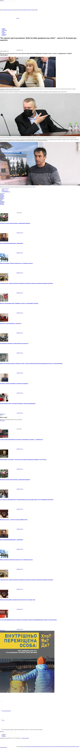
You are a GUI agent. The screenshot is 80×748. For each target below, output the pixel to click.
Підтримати (4, 34)
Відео (3, 31)
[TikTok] (25, 9)
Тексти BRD (4, 30)
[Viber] (17, 9)
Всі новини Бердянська (6, 710)
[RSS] (36, 9)
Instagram (39, 746)
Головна (3, 28)
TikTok (65, 746)
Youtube (59, 746)
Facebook (31, 746)
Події (3, 720)
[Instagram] (9, 9)
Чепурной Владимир (6, 191)
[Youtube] (21, 9)
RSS (6, 747)
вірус (3, 189)
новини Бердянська (25, 738)
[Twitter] (33, 9)
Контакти (4, 736)
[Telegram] (14, 9)
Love (23, 746)
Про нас (3, 735)
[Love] (1, 9)
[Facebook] (5, 9)
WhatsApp (74, 746)
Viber (52, 746)
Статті (3, 33)
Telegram (47, 746)
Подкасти (4, 32)
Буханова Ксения (5, 188)
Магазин (3, 35)
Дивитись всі (2, 630)
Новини (3, 29)
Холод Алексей (5, 190)
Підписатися (2, 420)
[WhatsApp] (29, 9)
